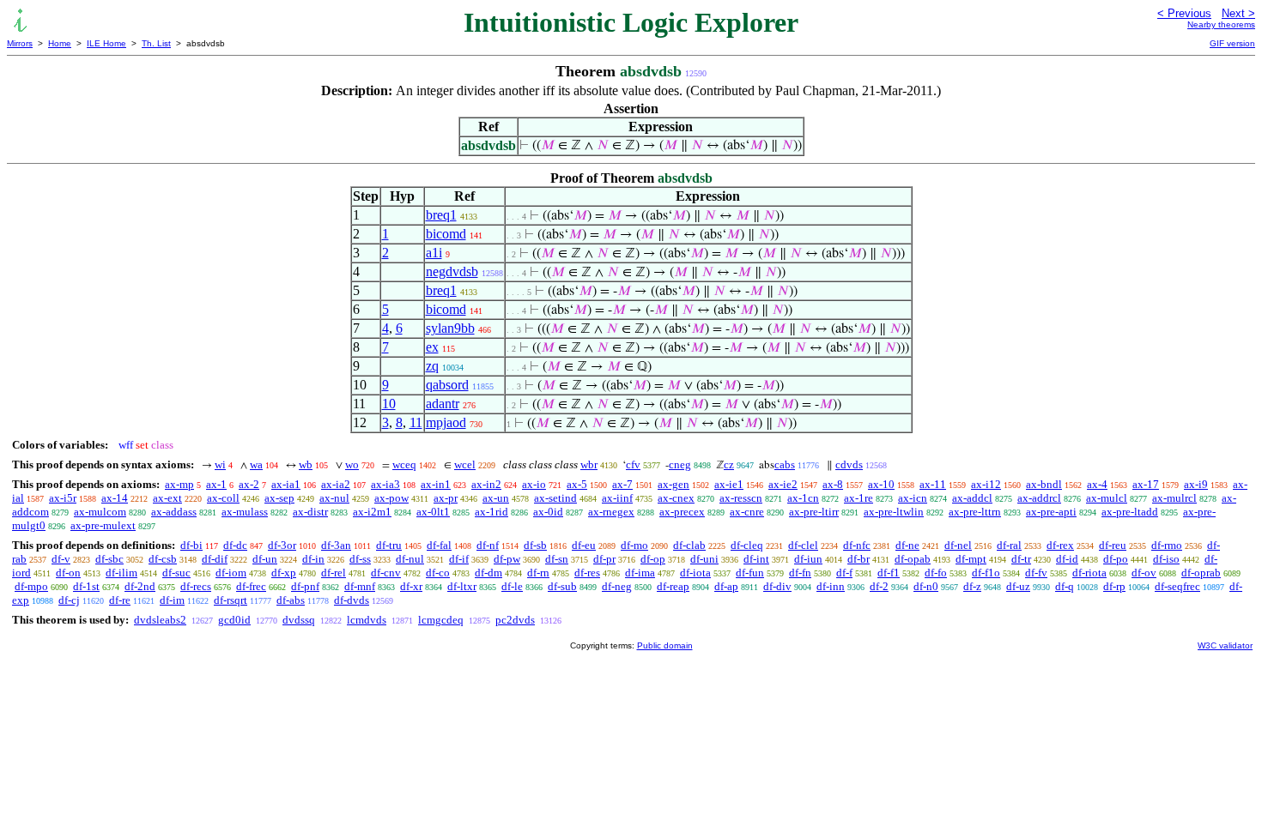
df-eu (584, 545)
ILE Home (106, 43)
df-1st (86, 586)
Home (59, 43)
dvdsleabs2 (160, 619)
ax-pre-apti (1051, 511)
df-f (844, 572)
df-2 (879, 586)
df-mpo (31, 586)
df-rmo (1166, 545)
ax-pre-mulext (103, 525)
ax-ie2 (783, 484)
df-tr (1021, 558)
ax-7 (622, 484)
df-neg (617, 586)
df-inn (830, 586)
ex (432, 347)
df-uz (1018, 586)
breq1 (441, 215)
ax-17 (1145, 484)
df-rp (1114, 586)
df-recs (195, 586)
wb (305, 464)
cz (729, 464)
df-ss (360, 558)
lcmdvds (366, 619)
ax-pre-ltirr (814, 511)
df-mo (634, 545)
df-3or (282, 545)
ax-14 (114, 497)
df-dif (215, 558)
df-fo (936, 572)
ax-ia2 (335, 484)
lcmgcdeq (441, 619)
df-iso (1166, 558)
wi (220, 464)
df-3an (336, 545)
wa (256, 464)
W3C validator (1225, 645)
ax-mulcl (1106, 497)
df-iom (230, 572)
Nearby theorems (1221, 24)
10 (389, 403)
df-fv (1036, 572)
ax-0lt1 (433, 511)
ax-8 (832, 484)
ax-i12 (986, 484)
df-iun (808, 558)
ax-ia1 (285, 484)
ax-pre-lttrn (975, 511)
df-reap (673, 586)
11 (416, 422)
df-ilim (121, 572)
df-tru (389, 545)
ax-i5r (62, 497)
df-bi (191, 545)
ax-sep (279, 497)
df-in (313, 558)
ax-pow (391, 497)
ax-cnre (747, 511)
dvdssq (298, 619)
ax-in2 (486, 484)
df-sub (562, 586)
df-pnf (305, 586)
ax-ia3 (385, 484)
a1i (434, 252)
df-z (972, 586)
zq (432, 366)
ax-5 (577, 484)
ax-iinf (617, 497)
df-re (119, 600)
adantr (442, 403)
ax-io (534, 484)
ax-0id (548, 511)
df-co (438, 572)
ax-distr (310, 511)
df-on (68, 572)
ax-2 (249, 484)
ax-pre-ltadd (1129, 511)
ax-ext (167, 497)
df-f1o (986, 572)
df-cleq (747, 545)
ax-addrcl (1039, 497)
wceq (404, 464)
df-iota (695, 572)
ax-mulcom (100, 511)
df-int (756, 558)
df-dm (488, 572)
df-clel (803, 545)
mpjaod (446, 422)
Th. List (156, 43)
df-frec (251, 586)
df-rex (1060, 545)
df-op (652, 558)
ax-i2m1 (372, 511)
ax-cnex (676, 497)
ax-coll (223, 497)
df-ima (640, 572)
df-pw (507, 558)
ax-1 (216, 484)
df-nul (410, 558)
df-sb (535, 545)
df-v (61, 558)
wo (352, 464)
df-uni (704, 558)
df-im (172, 600)
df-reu (1112, 545)
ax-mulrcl (1174, 497)
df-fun (750, 572)
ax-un (495, 497)
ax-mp (179, 484)
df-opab (913, 558)
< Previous (1184, 13)
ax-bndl (1044, 484)
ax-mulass (244, 511)
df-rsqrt (230, 600)
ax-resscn (740, 497)
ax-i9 (1196, 484)
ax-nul (334, 497)
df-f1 (888, 572)
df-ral (1009, 545)
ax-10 (881, 484)
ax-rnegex (611, 511)
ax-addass (174, 511)
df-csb (163, 558)
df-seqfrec (1177, 586)
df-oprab (1201, 572)
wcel (465, 464)
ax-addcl (972, 497)
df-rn (538, 572)
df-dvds (351, 600)
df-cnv (386, 572)
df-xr (411, 586)
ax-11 (932, 484)
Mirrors (20, 43)
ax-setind (555, 497)
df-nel (958, 545)
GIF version (1232, 43)
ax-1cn (803, 497)
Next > (1238, 13)
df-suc (176, 572)
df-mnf (359, 586)
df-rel (333, 572)
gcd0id (234, 619)
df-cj (69, 600)
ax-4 (1097, 484)
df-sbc (109, 558)
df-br (858, 558)
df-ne (907, 545)
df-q (1064, 586)
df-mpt (971, 558)
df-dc (235, 545)
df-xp (283, 572)
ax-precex (682, 511)
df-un (264, 558)
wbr (589, 464)
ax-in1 (436, 484)
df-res (587, 572)
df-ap (726, 586)
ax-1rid (491, 511)
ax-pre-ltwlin (894, 511)
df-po (1115, 558)
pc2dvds (515, 619)
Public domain (665, 645)
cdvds (849, 464)
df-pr (604, 558)
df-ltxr (461, 586)
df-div (777, 586)
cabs (784, 464)
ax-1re (858, 497)
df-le (512, 586)
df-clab (689, 545)
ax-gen (673, 484)
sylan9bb (450, 328)
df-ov (1144, 572)
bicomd (446, 233)
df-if (459, 558)
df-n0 (925, 586)
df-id (1067, 558)
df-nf (487, 545)
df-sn (556, 558)
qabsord (447, 384)
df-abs (290, 600)
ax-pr (446, 497)
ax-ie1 (728, 484)
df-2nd (139, 586)
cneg (680, 464)
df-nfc (857, 545)
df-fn (800, 572)
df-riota (1089, 572)
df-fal (439, 545)
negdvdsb (452, 271)
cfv (633, 464)
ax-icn (912, 497)
